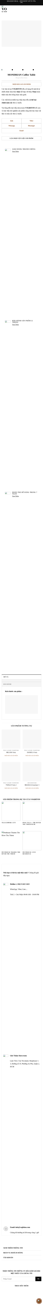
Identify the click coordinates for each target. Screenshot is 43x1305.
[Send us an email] (19, 1290)
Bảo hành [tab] (7, 684)
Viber (31, 121)
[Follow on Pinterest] (27, 1290)
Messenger (31, 126)
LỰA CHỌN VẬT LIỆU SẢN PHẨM (21, 138)
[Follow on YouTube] (31, 1290)
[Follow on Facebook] (11, 1290)
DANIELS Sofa (32, 752)
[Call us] (23, 1290)
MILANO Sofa (11, 752)
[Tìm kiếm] (35, 8)
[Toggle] (39, 1248)
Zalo (11, 121)
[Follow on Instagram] (15, 1290)
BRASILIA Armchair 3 (32, 785)
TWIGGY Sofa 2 (11, 785)
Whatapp (11, 126)
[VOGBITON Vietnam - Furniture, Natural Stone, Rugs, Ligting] (4, 8)
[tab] (21, 680)
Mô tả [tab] (5, 677)
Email (21, 131)
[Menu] (39, 9)
